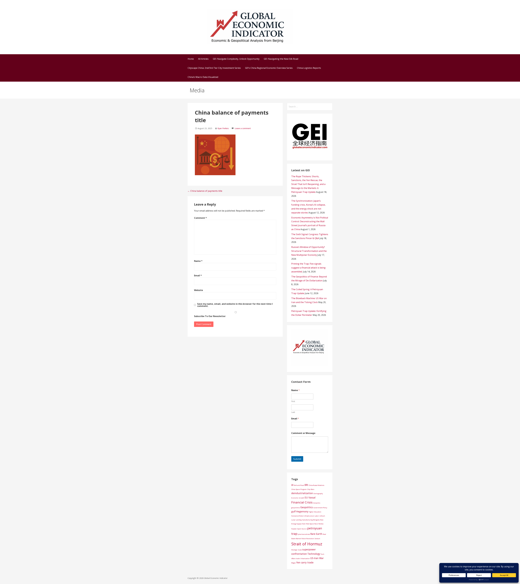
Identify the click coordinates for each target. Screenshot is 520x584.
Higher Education (315, 512)
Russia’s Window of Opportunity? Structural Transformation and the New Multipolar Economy (309, 251)
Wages (293, 563)
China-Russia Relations (316, 485)
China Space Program (299, 489)
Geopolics (316, 503)
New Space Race (312, 524)
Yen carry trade (304, 562)
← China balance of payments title (205, 190)
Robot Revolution (308, 539)
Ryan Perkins (223, 128)
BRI (306, 485)
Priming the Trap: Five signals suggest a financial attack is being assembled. (308, 267)
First (293, 401)
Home (191, 58)
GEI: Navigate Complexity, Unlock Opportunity (236, 58)
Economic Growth (297, 498)
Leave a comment (243, 128)
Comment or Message (303, 433)
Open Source (302, 529)
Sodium (317, 539)
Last (293, 412)
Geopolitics (306, 507)
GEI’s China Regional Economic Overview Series (269, 67)
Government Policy (320, 508)
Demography (318, 494)
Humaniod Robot (297, 516)
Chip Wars (310, 489)
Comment (200, 217)
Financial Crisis (302, 502)
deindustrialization (302, 493)
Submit (297, 458)
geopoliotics (295, 508)
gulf (293, 511)
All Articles (203, 58)
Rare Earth (316, 533)
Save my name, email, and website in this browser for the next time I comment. (235, 305)
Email (198, 275)
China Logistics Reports (309, 67)
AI (292, 485)
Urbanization (305, 558)
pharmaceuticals (304, 534)
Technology (313, 553)
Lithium (322, 516)
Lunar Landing (296, 520)
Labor (317, 516)
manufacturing (307, 520)
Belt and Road (299, 485)
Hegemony (302, 511)
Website (198, 290)
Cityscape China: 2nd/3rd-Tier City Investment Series (214, 67)
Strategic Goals (296, 550)
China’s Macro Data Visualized (203, 77)
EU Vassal (310, 497)
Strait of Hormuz (306, 544)
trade (298, 558)
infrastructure (309, 516)
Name (198, 261)
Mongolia (316, 520)
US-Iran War (317, 558)
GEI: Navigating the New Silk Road (281, 58)
